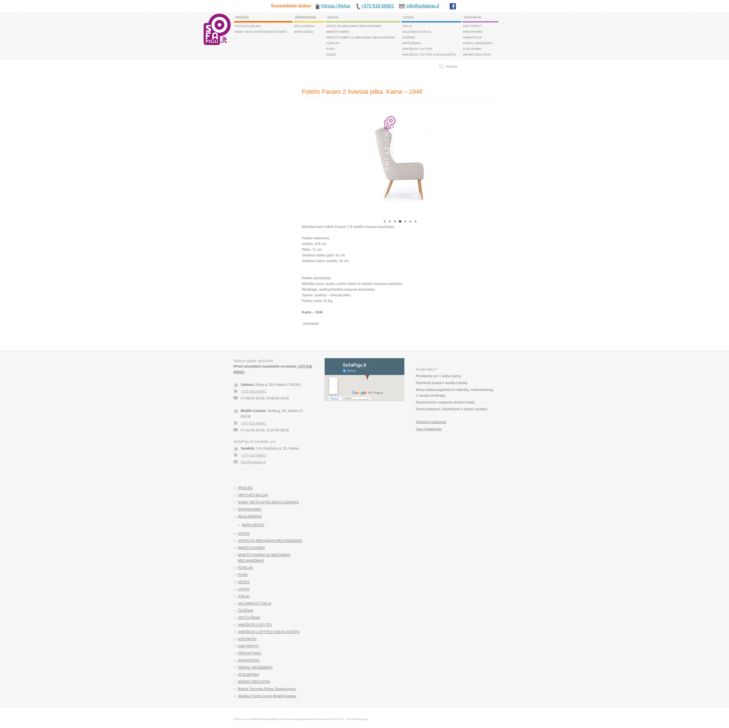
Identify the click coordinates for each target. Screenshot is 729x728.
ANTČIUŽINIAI (411, 43)
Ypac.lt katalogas (429, 429)
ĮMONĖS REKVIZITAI (477, 54)
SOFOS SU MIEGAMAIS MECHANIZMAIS (354, 26)
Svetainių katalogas (431, 422)
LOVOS (408, 17)
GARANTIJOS (472, 37)
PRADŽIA (242, 17)
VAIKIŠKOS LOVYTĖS (417, 48)
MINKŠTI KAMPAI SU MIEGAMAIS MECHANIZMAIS (360, 37)
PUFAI (330, 48)
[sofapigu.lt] (217, 44)
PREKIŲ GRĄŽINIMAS (478, 43)
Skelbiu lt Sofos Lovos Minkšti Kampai (267, 696)
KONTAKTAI (472, 17)
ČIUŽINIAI (408, 37)
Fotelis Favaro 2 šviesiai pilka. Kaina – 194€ (362, 91)
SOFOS (332, 17)
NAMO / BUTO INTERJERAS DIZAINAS (261, 31)
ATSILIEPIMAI (472, 48)
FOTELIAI (332, 43)
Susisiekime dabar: (291, 5)
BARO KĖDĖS (303, 31)
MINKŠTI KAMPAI (338, 31)
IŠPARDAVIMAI (305, 17)
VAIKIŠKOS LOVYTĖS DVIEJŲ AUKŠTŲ (429, 54)
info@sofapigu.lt (253, 462)
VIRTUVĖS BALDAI (248, 26)
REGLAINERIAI (304, 26)
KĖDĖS (331, 54)
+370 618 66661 (253, 391)
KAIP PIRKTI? (472, 26)
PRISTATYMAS (473, 31)
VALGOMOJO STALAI (416, 31)
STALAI (407, 26)
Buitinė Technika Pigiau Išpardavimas (267, 689)
